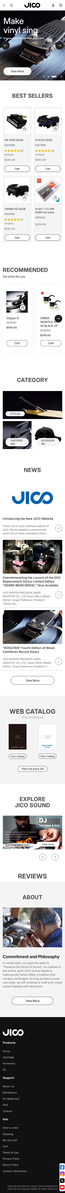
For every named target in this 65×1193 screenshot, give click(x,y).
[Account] (53, 5)
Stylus (6, 1051)
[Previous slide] (5, 45)
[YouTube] (62, 1187)
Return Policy (11, 1164)
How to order (10, 1127)
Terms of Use (11, 1152)
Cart (5, 1146)
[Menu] (4, 5)
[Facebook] (62, 1167)
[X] (62, 1180)
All (4, 1069)
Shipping (8, 1133)
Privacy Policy (11, 1158)
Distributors (10, 1092)
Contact (7, 1111)
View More (17, 71)
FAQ (5, 1104)
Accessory (9, 1063)
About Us (8, 1086)
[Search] (11, 5)
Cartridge (8, 1057)
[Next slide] (59, 45)
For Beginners (11, 1098)
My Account (10, 1140)
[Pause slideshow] (61, 76)
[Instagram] (62, 1174)
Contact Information (15, 1171)
